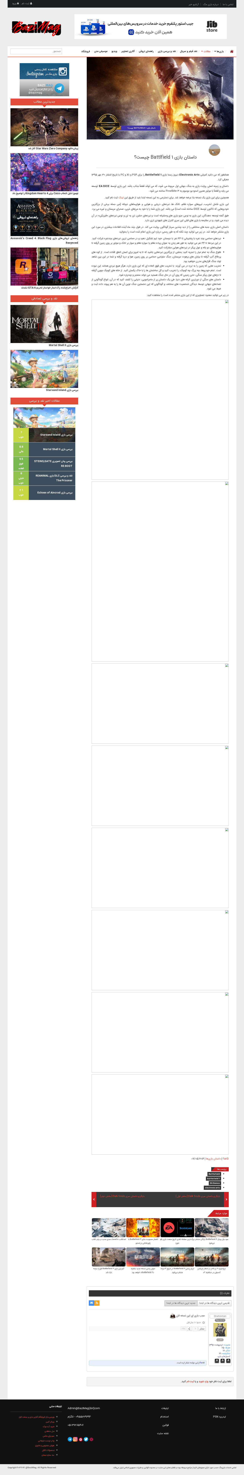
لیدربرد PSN (219, 1417)
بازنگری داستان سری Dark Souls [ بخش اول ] (198, 1196)
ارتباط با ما (220, 1408)
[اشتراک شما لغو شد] (97, 1303)
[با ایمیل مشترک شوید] (91, 1303)
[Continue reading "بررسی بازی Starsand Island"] (44, 369)
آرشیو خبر (194, 4)
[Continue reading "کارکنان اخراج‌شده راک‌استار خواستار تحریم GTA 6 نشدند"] (44, 266)
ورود (14, 4)
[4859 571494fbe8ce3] (214, 150)
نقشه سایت (163, 1433)
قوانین (165, 1425)
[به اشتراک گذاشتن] (189, 1328)
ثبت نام (26, 4)
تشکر (202, 1329)
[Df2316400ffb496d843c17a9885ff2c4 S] (212, 1257)
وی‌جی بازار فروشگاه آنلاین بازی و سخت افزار (36, 1417)
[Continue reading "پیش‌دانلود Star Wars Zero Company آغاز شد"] (44, 127)
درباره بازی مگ (210, 4)
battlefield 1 (213, 1178)
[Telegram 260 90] (44, 88)
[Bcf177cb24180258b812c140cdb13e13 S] (109, 1257)
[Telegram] (70, 1439)
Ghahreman (220, 1316)
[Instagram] (75, 1439)
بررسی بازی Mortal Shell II (63, 345)
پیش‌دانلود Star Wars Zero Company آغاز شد (53, 148)
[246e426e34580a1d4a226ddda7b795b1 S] (143, 1228)
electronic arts (212, 1187)
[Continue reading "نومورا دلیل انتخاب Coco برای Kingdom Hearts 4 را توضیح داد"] (44, 172)
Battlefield (214, 1174)
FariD (191, 149)
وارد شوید (203, 1381)
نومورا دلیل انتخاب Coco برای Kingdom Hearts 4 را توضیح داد (45, 193)
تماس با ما (228, 4)
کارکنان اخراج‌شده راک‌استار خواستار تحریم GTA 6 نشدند (49, 288)
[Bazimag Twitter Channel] (86, 1439)
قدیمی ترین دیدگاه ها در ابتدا (214, 1303)
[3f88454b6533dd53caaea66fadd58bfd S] (109, 1228)
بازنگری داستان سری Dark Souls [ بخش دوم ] (122, 1196)
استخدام (164, 1417)
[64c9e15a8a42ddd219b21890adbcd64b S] (143, 1257)
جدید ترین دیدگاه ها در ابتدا (181, 1303)
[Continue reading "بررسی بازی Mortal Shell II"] (44, 324)
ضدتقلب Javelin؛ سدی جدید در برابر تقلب (109, 1239)
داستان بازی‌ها (213, 1159)
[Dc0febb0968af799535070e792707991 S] (212, 1228)
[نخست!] (231, 51)
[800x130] (151, 26)
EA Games (215, 1183)
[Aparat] (91, 1439)
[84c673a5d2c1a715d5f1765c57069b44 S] (177, 1228)
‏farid (202, 1362)
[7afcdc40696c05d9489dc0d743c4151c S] (177, 1257)
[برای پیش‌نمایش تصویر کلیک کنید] (160, 98)
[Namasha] (80, 1439)
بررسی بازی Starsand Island (62, 390)
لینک (121, 198)
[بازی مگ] (36, 28)
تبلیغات (165, 1408)
